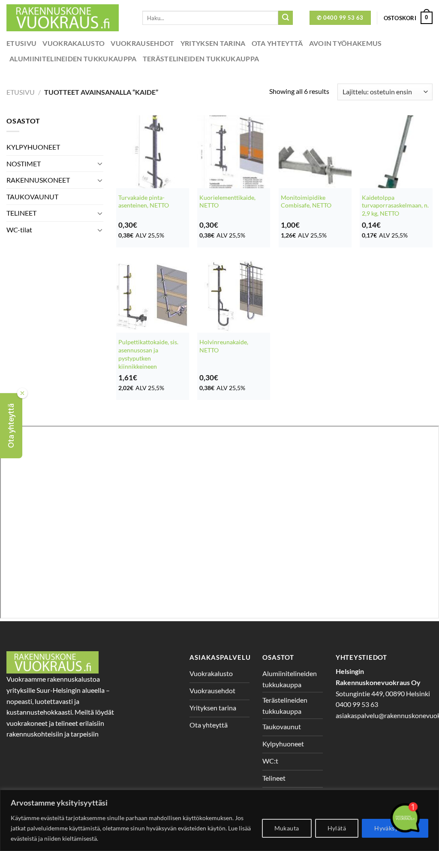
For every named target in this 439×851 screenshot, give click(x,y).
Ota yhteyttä (277, 43)
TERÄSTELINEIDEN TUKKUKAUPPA (201, 58)
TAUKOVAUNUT (32, 196)
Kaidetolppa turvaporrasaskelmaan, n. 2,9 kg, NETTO (395, 205)
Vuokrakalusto (73, 43)
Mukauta (286, 828)
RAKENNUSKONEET (38, 180)
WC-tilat (19, 230)
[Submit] (285, 18)
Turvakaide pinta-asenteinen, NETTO (143, 201)
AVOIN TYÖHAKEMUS (345, 43)
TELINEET (21, 213)
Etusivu (21, 43)
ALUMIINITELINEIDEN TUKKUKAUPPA (73, 58)
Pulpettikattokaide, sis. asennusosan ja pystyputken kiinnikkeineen (148, 354)
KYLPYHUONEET (33, 147)
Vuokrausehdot (142, 43)
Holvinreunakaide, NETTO (223, 346)
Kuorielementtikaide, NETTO (227, 201)
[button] (11, 425)
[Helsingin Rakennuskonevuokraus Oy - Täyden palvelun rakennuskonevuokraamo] (67, 18)
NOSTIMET (23, 163)
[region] (219, 820)
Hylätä (337, 828)
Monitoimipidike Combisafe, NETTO (306, 201)
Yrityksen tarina (213, 43)
